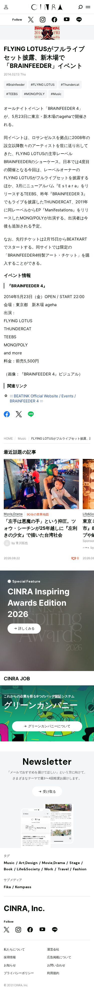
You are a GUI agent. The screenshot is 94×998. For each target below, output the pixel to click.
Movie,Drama (53, 863)
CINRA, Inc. (24, 908)
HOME (8, 438)
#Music (56, 94)
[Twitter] (31, 20)
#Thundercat (70, 84)
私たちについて (14, 949)
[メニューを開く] (88, 7)
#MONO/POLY (34, 94)
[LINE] (79, 20)
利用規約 (53, 973)
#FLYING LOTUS (43, 84)
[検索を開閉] (80, 7)
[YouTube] (66, 20)
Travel (63, 869)
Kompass (23, 887)
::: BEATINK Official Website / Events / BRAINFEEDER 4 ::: (43, 398)
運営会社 (53, 949)
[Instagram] (42, 20)
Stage (74, 863)
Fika (7, 887)
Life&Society (28, 869)
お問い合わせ (56, 965)
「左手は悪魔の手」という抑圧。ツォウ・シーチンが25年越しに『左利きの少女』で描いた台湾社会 (40, 528)
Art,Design (28, 863)
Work (48, 869)
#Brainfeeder (15, 84)
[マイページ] (6, 7)
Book (8, 869)
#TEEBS (12, 94)
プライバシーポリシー (19, 973)
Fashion (79, 869)
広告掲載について (59, 957)
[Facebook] (54, 20)
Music (22, 438)
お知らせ (10, 965)
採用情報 (10, 957)
